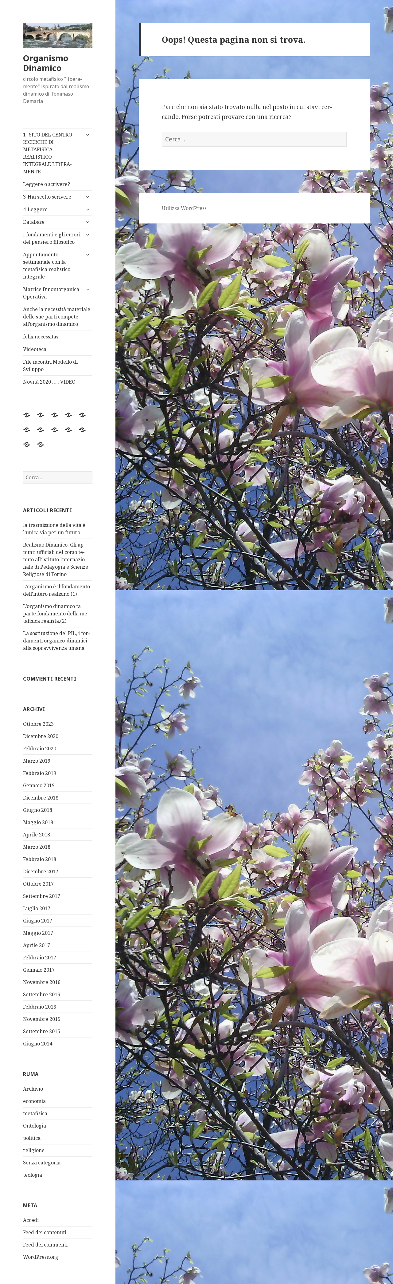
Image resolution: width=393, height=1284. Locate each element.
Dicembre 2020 (40, 736)
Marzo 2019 (36, 760)
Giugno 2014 (37, 1043)
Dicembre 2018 (40, 797)
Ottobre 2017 (38, 883)
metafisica (35, 1113)
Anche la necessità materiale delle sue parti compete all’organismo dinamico (56, 316)
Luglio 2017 (36, 908)
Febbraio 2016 (39, 1006)
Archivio (33, 1088)
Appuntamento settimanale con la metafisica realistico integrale (46, 265)
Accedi (31, 1220)
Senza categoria (41, 1162)
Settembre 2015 (41, 1031)
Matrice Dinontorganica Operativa (51, 293)
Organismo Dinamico (45, 62)
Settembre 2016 (41, 994)
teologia (32, 1174)
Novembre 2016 (41, 982)
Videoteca (34, 349)
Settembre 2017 (41, 896)
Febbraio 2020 (39, 748)
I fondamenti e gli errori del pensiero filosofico (51, 238)
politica (32, 1138)
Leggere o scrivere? (46, 184)
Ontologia (34, 1125)
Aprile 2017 (36, 945)
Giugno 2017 (37, 920)
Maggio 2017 (38, 933)
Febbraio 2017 (39, 957)
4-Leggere (35, 209)
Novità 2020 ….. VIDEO (49, 381)
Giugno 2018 (37, 810)
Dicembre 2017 (40, 871)
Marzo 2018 (36, 846)
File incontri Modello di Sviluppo (50, 365)
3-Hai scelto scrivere (47, 196)
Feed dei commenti (45, 1244)
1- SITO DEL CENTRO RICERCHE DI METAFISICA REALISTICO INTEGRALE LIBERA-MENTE (47, 153)
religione (34, 1150)
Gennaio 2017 (39, 969)
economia (34, 1101)
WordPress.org (40, 1257)
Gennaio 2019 (39, 785)
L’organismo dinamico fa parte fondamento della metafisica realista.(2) (56, 613)
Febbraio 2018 (39, 859)
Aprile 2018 (36, 834)
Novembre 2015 (41, 1019)
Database (34, 222)
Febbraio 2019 (39, 773)
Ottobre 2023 (38, 724)
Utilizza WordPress (184, 208)
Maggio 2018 (38, 822)
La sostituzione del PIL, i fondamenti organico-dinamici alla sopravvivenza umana (57, 640)
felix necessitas (40, 336)
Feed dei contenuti (44, 1232)
